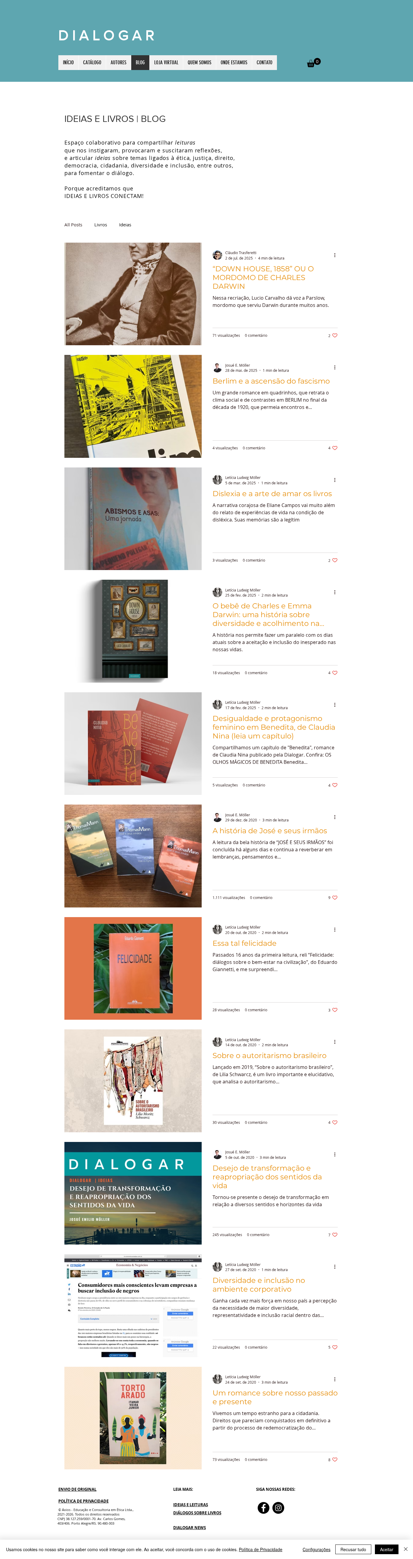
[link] (314, 62)
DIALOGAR (108, 35)
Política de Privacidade (260, 1549)
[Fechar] (405, 1549)
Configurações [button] (316, 1549)
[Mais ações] (336, 255)
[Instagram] (278, 1508)
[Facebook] (263, 1508)
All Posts (73, 224)
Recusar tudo (353, 1549)
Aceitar (386, 1549)
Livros (100, 224)
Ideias (125, 224)
